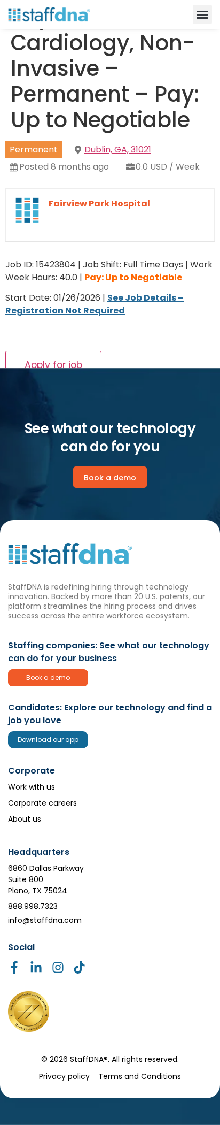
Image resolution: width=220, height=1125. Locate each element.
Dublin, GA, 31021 (117, 149)
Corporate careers (42, 803)
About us (24, 819)
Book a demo (48, 677)
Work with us (31, 787)
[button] (202, 14)
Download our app (48, 739)
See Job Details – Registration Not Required (94, 304)
